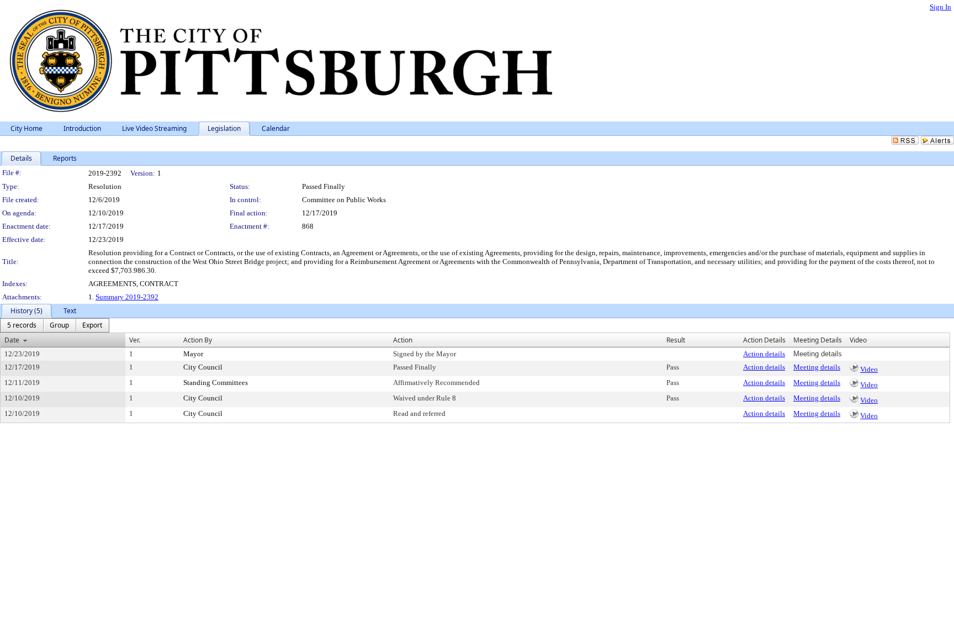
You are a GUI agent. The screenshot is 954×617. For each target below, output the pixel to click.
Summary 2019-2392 (127, 297)
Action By (197, 340)
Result (675, 340)
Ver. (134, 340)
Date (11, 340)
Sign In (940, 7)
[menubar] (54, 325)
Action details (764, 354)
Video (869, 369)
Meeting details (816, 367)
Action (402, 340)
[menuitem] (22, 325)
